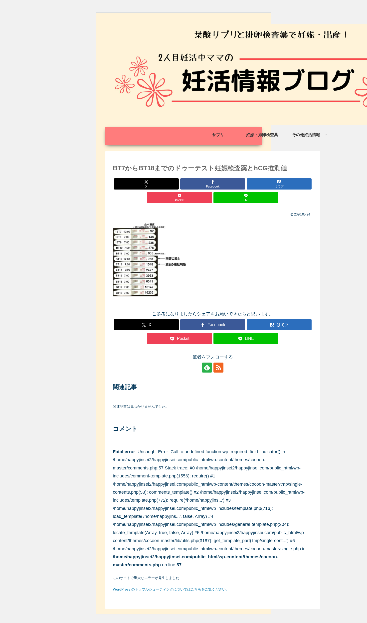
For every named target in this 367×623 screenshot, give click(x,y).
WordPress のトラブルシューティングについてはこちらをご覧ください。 (171, 589)
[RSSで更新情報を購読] (218, 368)
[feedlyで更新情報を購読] (207, 368)
